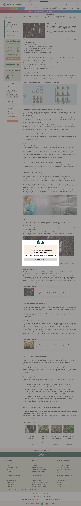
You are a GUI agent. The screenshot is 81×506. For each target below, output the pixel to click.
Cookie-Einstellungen (37, 255)
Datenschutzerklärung (50, 255)
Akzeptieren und (41, 255)
